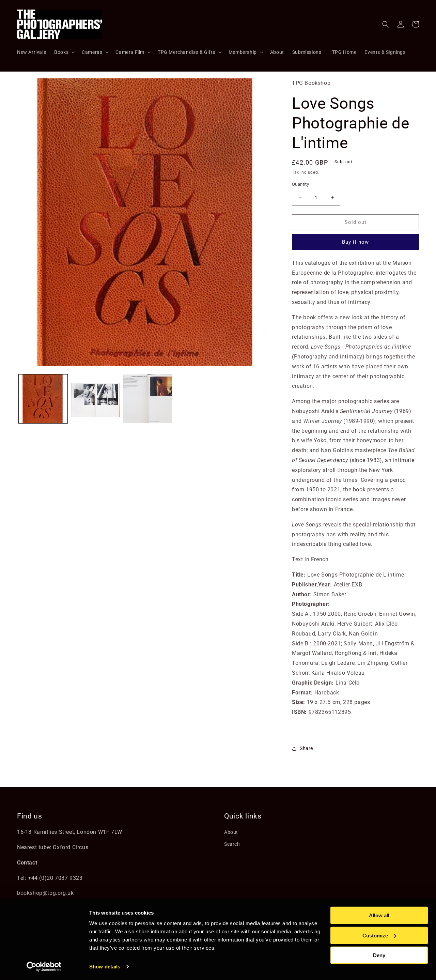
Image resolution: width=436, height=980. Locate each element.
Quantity (300, 184)
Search (232, 844)
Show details (104, 966)
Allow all (379, 915)
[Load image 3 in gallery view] (147, 398)
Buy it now (355, 242)
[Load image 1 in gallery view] (43, 398)
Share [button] (306, 748)
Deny (379, 955)
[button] (64, 52)
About (231, 832)
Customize (375, 935)
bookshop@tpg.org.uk (45, 893)
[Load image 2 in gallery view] (95, 398)
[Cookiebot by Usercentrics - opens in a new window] (44, 967)
